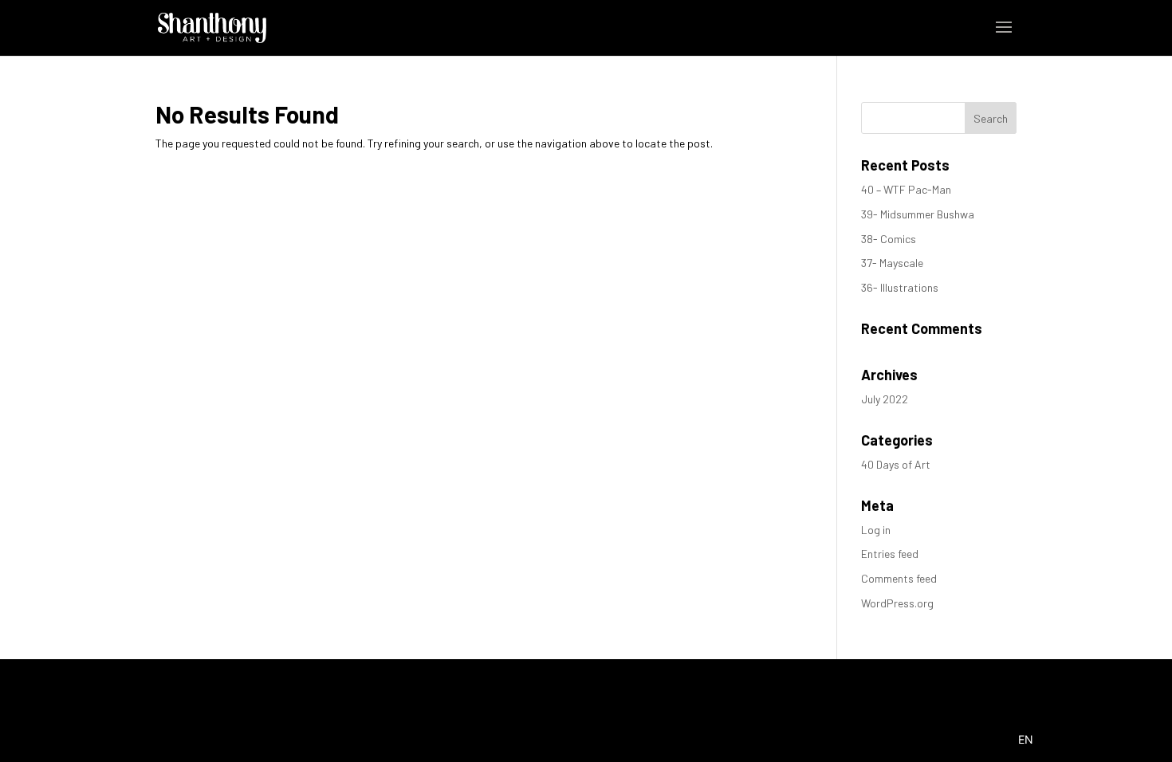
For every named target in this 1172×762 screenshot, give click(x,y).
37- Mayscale (892, 262)
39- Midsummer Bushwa (917, 214)
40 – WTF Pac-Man (906, 189)
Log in (876, 529)
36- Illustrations (899, 287)
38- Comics (888, 238)
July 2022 (884, 399)
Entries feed (889, 553)
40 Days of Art (895, 464)
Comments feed (899, 578)
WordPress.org (897, 603)
